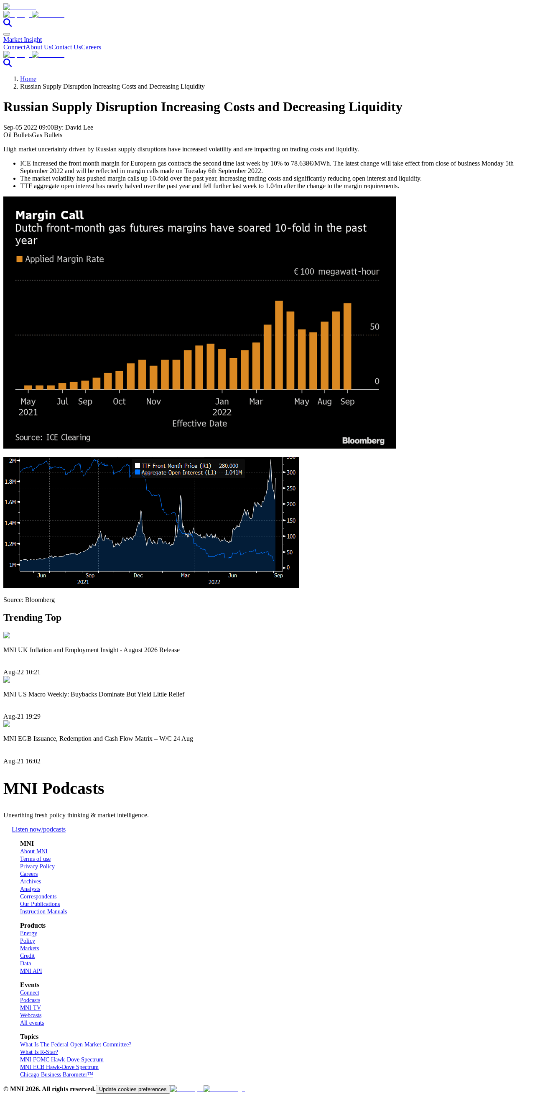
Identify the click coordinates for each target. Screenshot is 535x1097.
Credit (27, 956)
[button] (267, 14)
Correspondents (38, 896)
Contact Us (66, 47)
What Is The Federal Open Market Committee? (75, 1044)
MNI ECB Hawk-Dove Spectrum (59, 1067)
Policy (27, 941)
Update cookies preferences (133, 1089)
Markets (29, 948)
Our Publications (40, 904)
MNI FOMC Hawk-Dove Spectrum (62, 1059)
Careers (91, 47)
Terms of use (35, 859)
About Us (38, 47)
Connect (14, 47)
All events (32, 1023)
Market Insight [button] (22, 39)
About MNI (34, 851)
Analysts (30, 889)
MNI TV (30, 1008)
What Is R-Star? (39, 1052)
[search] (7, 24)
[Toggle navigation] (6, 34)
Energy (28, 933)
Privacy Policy (37, 866)
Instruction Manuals (43, 911)
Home (28, 78)
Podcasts (30, 1000)
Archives (30, 881)
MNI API (31, 971)
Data (25, 963)
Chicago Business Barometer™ (56, 1074)
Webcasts (30, 1015)
